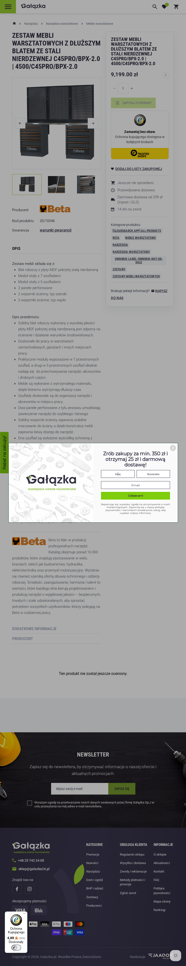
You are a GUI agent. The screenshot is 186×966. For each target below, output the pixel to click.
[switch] (16, 948)
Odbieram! (135, 495)
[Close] (173, 448)
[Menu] (24, 914)
